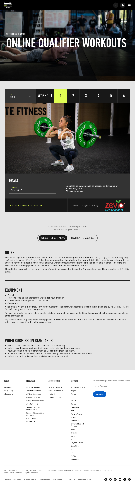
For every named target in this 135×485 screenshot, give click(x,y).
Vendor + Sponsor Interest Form (33, 408)
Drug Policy (8, 391)
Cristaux (74, 433)
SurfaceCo (75, 421)
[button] (129, 5)
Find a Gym (53, 394)
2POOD (73, 401)
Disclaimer (58, 479)
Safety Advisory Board (35, 401)
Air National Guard (78, 387)
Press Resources (33, 397)
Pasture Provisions (78, 414)
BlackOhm (75, 446)
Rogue (73, 391)
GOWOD (74, 417)
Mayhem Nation (77, 443)
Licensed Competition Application (35, 414)
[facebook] (105, 479)
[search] (115, 5)
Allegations (8, 394)
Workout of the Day (56, 391)
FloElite (73, 456)
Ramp (73, 436)
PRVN (73, 430)
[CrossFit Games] (8, 5)
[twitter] (110, 479)
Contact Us (30, 422)
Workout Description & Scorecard (24, 205)
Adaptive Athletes (33, 387)
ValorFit (73, 449)
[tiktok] (129, 479)
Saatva (73, 404)
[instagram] (115, 479)
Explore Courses (55, 397)
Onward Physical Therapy (77, 425)
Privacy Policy (30, 479)
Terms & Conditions (12, 479)
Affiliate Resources (33, 394)
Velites (73, 394)
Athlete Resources (33, 391)
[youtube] (120, 479)
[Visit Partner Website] (115, 205)
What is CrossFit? (55, 387)
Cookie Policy (44, 479)
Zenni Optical (76, 407)
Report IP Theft (84, 479)
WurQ (73, 439)
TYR (72, 453)
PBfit (72, 411)
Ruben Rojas (75, 459)
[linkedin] (124, 479)
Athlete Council (32, 404)
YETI (72, 397)
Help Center (31, 418)
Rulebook (8, 387)
